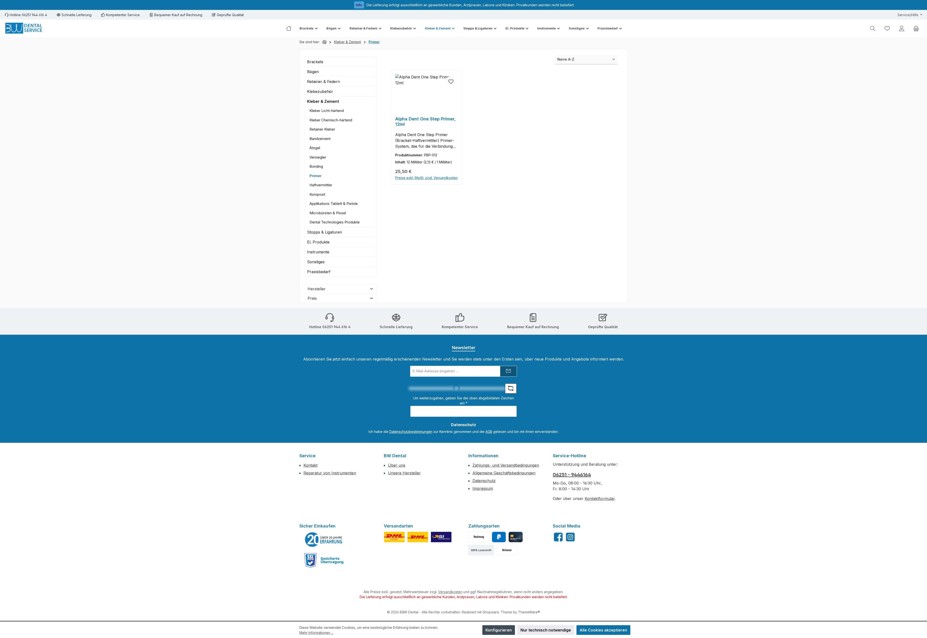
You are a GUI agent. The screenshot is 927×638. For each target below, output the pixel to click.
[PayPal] (499, 537)
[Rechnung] (478, 537)
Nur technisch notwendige (545, 630)
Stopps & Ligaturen (324, 232)
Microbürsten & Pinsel (327, 213)
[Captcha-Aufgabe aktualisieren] (511, 388)
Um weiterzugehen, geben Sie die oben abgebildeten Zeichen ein (463, 400)
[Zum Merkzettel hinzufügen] (451, 81)
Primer (315, 175)
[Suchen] (873, 28)
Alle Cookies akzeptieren (603, 630)
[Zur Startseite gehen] (24, 28)
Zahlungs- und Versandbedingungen (505, 465)
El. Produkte (318, 242)
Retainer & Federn (323, 81)
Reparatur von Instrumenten (329, 473)
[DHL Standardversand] (417, 537)
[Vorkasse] (506, 550)
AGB (488, 432)
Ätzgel (314, 148)
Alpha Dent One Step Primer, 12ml (425, 121)
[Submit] (508, 371)
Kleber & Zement (323, 101)
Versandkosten (450, 592)
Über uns (396, 465)
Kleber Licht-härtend (326, 110)
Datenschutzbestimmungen (410, 432)
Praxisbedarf (318, 271)
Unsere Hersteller (404, 473)
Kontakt (310, 465)
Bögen (313, 71)
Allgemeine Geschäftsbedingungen (503, 473)
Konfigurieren (498, 630)
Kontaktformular (600, 498)
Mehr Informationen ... (316, 633)
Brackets (315, 61)
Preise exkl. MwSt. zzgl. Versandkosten (426, 178)
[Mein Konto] (902, 28)
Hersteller (317, 288)
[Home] (290, 28)
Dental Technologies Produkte (334, 222)
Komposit (317, 194)
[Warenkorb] (916, 28)
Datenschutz (484, 480)
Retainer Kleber (322, 129)
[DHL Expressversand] (394, 537)
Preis (312, 298)
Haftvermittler (320, 185)
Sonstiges (316, 261)
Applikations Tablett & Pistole (333, 203)
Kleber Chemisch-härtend (330, 120)
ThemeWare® (529, 612)
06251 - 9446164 (572, 475)
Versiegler (317, 157)
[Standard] (441, 537)
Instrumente (318, 252)
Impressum (482, 488)
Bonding (316, 166)
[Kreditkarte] (515, 537)
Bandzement (319, 138)
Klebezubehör (320, 91)
